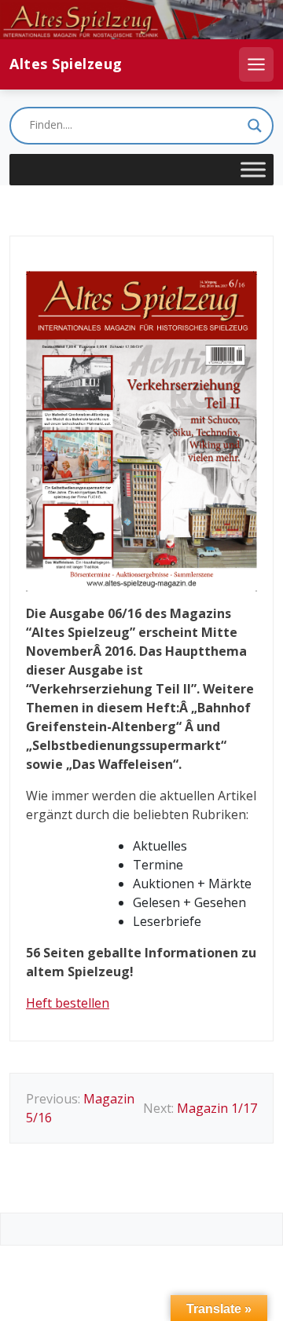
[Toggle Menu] (253, 169)
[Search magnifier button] (255, 126)
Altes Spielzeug (66, 64)
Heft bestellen (67, 1003)
